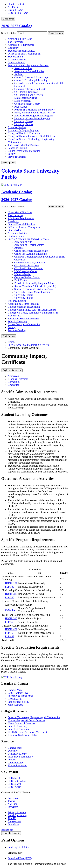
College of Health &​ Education (24, 133)
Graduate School (16, 62)
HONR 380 (11, 593)
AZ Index (13, 7)
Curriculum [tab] (14, 381)
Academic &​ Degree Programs (23, 130)
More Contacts (15, 704)
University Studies (23, 124)
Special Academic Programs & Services (28, 344)
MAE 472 (10, 609)
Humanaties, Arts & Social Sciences (26, 720)
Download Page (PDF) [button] (20, 858)
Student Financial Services (21, 50)
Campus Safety (15, 762)
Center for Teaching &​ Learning (30, 80)
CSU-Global (14, 784)
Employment (14, 821)
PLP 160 (9, 586)
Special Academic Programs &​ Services (28, 65)
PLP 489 (9, 636)
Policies (12, 759)
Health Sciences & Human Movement (27, 732)
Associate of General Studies (29, 71)
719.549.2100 (15, 698)
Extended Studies (17, 127)
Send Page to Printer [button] (18, 847)
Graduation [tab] (13, 384)
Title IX (12, 818)
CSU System (14, 786)
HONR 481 (11, 629)
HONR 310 (11, 618)
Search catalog (8, 33)
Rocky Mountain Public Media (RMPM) (35, 112)
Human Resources (17, 765)
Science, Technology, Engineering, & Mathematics (34, 717)
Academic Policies (17, 59)
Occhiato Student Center (27, 103)
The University (15, 41)
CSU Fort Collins (17, 781)
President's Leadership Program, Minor (34, 109)
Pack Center (20, 106)
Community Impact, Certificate (30, 89)
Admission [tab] (13, 376)
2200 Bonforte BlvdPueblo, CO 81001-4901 (20, 694)
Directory (13, 750)
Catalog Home (15, 10)
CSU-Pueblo (14, 778)
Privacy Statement (17, 812)
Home (11, 342)
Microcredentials (22, 100)
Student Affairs (15, 56)
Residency (13, 47)
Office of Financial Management (24, 53)
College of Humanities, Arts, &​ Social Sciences (32, 136)
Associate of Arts (23, 68)
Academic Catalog (16, 192)
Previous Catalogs (17, 156)
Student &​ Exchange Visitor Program (33, 115)
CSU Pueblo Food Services (28, 94)
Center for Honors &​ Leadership (31, 77)
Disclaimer (13, 824)
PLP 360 (9, 622)
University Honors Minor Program (32, 118)
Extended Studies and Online (23, 735)
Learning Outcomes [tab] (18, 379)
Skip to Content (16, 4)
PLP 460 (9, 632)
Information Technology (20, 756)
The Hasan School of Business (23, 145)
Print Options (9, 162)
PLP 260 (9, 597)
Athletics (18, 74)
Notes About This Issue (20, 38)
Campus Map (15, 690)
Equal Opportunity (17, 815)
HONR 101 (11, 583)
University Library (23, 121)
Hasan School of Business (21, 723)
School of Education (18, 729)
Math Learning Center (25, 97)
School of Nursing (17, 148)
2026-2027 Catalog (16, 26)
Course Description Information (24, 150)
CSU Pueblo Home (18, 12)
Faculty (11, 153)
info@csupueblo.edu (18, 701)
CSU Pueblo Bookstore (26, 92)
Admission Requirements (21, 44)
